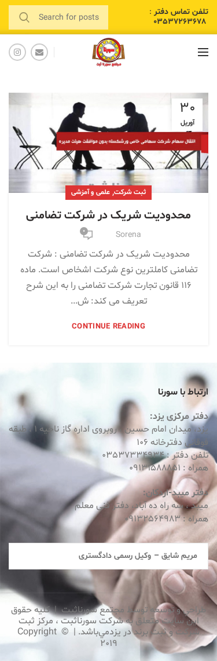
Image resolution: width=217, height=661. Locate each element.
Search (24, 17)
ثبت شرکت (130, 192)
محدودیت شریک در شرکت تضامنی (108, 215)
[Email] (39, 52)
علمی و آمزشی (90, 192)
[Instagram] (17, 52)
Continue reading (108, 327)
